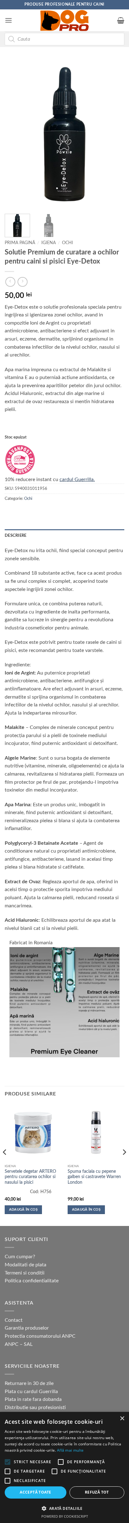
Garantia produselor (27, 1328)
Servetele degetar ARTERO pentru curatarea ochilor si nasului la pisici (30, 1177)
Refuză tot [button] (97, 1492)
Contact (14, 1320)
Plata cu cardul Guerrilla (31, 1391)
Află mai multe (70, 1450)
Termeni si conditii (24, 1272)
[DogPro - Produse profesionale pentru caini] (64, 20)
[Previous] (15, 134)
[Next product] (10, 282)
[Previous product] (22, 282)
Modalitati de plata (25, 1264)
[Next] (114, 134)
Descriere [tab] (15, 535)
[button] (8, 20)
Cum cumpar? (20, 1256)
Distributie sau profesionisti (35, 1407)
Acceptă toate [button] (35, 1492)
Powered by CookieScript (64, 1516)
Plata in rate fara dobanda (33, 1399)
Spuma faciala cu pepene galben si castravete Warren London (94, 1177)
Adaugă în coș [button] (23, 1209)
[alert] (64, 1467)
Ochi (67, 243)
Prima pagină (20, 243)
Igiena (48, 243)
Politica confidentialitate (32, 1280)
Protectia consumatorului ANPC (40, 1336)
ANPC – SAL (19, 1344)
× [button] (122, 1418)
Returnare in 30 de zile (29, 1383)
